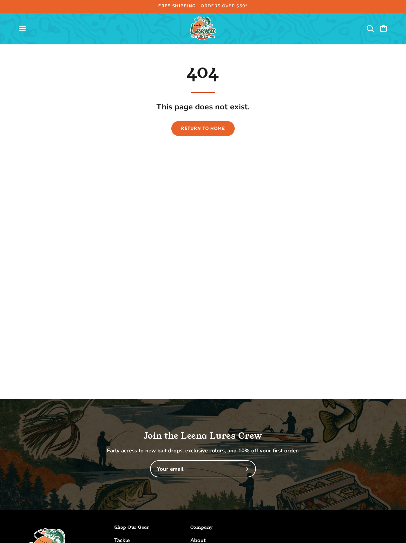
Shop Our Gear (131, 527)
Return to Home (203, 128)
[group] (203, 6)
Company (201, 527)
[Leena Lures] (203, 28)
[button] (370, 28)
